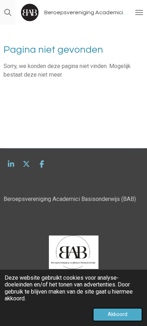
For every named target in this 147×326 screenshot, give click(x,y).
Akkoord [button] (117, 314)
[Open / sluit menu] (139, 12)
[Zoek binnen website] (8, 12)
